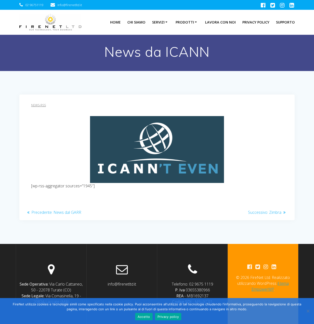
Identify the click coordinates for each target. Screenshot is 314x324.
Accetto (144, 317)
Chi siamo (136, 22)
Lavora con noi (220, 22)
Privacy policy (168, 317)
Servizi (158, 22)
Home (115, 22)
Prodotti (185, 22)
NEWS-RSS (38, 105)
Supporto (285, 22)
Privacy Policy (255, 22)
